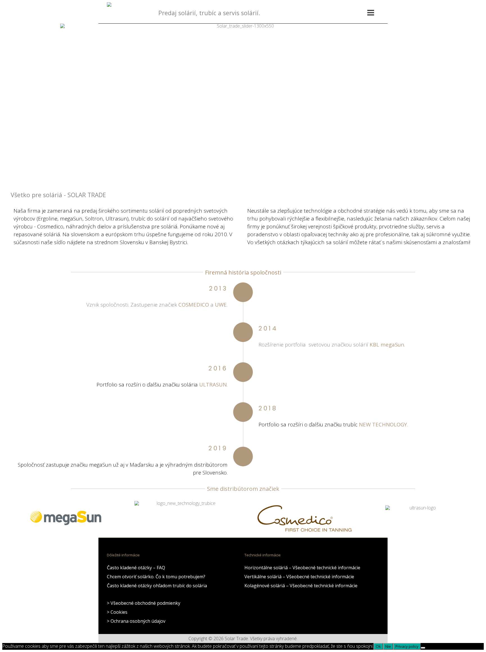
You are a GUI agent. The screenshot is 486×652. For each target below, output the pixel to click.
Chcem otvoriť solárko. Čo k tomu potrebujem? (156, 577)
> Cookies (117, 612)
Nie (388, 646)
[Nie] (423, 648)
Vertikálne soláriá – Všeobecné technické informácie (299, 577)
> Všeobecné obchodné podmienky (143, 603)
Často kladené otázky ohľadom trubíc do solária (157, 586)
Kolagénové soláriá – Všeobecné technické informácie (300, 586)
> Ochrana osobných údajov (136, 621)
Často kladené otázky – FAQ (136, 568)
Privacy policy (406, 646)
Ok (378, 646)
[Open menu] (370, 12)
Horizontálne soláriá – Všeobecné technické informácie (302, 568)
